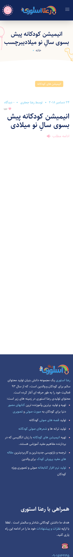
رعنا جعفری (27, 102)
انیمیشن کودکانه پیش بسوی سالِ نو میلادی (38, 121)
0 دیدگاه (9, 102)
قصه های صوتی (49, 420)
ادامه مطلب (60, 136)
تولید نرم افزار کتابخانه (52, 467)
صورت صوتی (33, 411)
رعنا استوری (63, 380)
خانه (38, 50)
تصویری (18, 411)
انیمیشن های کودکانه (49, 84)
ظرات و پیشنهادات (48, 528)
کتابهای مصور (16, 404)
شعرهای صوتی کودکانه (32, 428)
